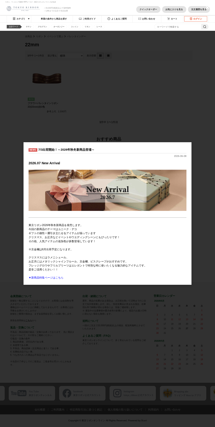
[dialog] (107, 213)
